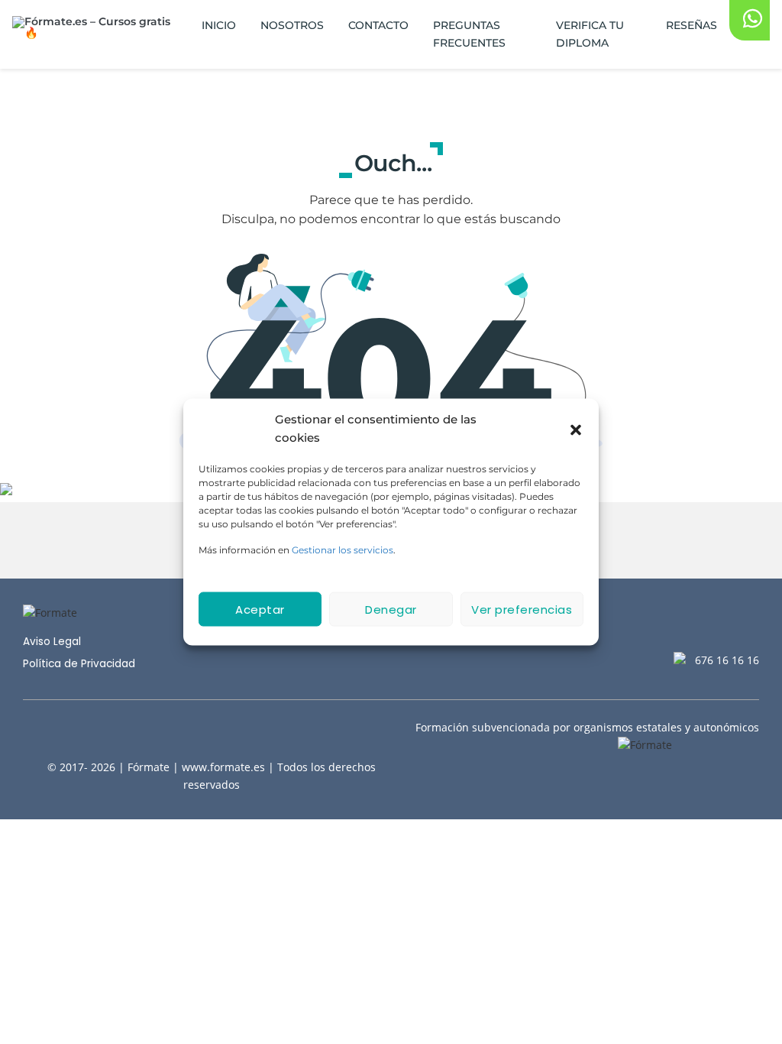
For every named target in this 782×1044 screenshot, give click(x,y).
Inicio (219, 25)
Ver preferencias (521, 609)
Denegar (391, 609)
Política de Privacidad (79, 664)
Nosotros (292, 25)
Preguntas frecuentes (469, 34)
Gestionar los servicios (342, 550)
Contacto (378, 25)
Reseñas (691, 25)
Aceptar (260, 609)
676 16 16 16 (727, 660)
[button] (575, 428)
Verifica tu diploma (590, 34)
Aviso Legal (52, 641)
